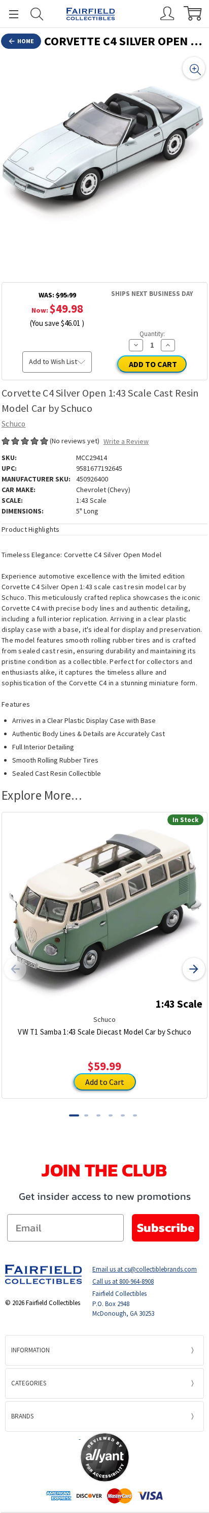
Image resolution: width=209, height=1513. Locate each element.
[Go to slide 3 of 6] (98, 1115)
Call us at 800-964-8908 (123, 1281)
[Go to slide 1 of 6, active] (74, 1115)
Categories (28, 1383)
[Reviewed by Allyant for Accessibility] (104, 1457)
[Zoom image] (194, 68)
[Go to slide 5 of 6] (123, 1115)
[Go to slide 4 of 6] (110, 1115)
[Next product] (194, 969)
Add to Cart (104, 1082)
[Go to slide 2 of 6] (86, 1115)
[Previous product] (15, 969)
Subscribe (165, 1227)
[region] (104, 157)
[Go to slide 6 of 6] (135, 1115)
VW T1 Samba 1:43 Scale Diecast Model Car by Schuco (104, 1032)
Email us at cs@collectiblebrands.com (144, 1269)
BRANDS (22, 1416)
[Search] (37, 14)
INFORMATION (30, 1350)
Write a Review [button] (126, 441)
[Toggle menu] (9, 14)
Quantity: (152, 333)
